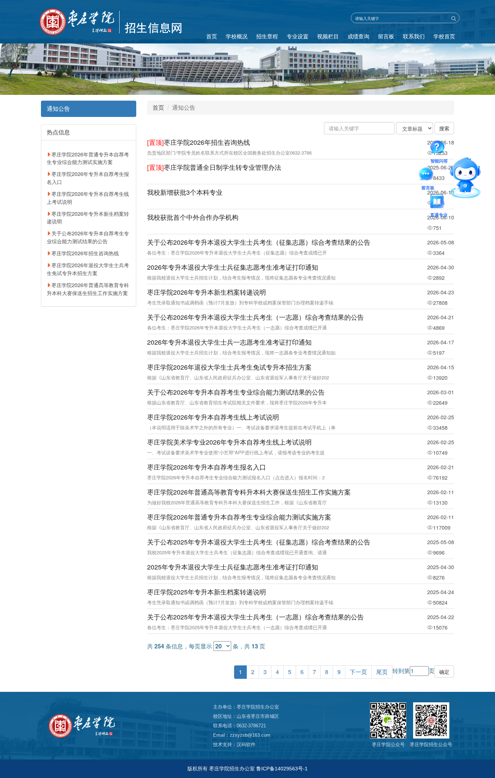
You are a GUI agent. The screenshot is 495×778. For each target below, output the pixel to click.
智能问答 (439, 148)
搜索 (444, 128)
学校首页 (444, 36)
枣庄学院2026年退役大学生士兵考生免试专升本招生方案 (88, 269)
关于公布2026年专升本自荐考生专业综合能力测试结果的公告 (88, 237)
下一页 (358, 672)
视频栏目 (328, 36)
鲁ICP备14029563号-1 (282, 768)
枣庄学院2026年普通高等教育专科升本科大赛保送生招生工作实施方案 (88, 289)
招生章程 (267, 36)
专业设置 (297, 36)
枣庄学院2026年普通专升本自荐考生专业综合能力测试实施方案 (88, 158)
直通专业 (439, 202)
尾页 (382, 672)
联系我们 (414, 36)
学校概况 (237, 36)
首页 (211, 36)
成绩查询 (358, 36)
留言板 (386, 36)
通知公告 (58, 108)
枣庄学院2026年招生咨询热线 (85, 253)
